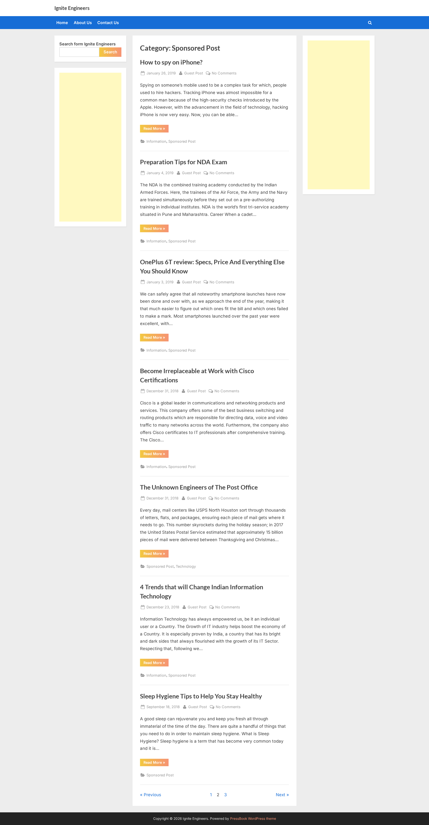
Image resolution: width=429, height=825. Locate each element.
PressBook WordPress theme (253, 819)
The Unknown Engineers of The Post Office (199, 487)
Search (110, 51)
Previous (152, 794)
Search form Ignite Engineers (87, 43)
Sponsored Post (182, 141)
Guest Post (193, 73)
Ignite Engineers (72, 8)
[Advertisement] (90, 147)
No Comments (224, 73)
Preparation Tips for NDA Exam (183, 161)
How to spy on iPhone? (171, 62)
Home (62, 22)
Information (156, 141)
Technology (186, 566)
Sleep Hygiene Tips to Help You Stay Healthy (201, 696)
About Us (83, 22)
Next (280, 794)
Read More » (156, 129)
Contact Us (108, 22)
